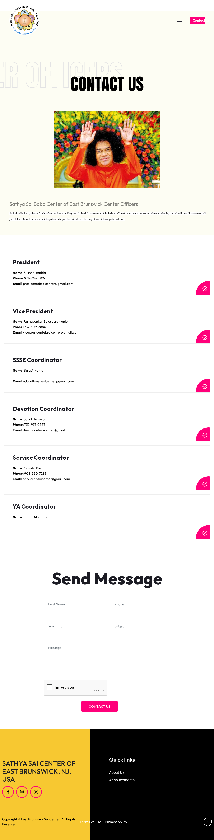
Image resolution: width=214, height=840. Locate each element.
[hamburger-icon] (179, 20)
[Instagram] (22, 792)
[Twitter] (36, 792)
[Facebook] (8, 792)
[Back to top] (208, 822)
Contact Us (199, 20)
